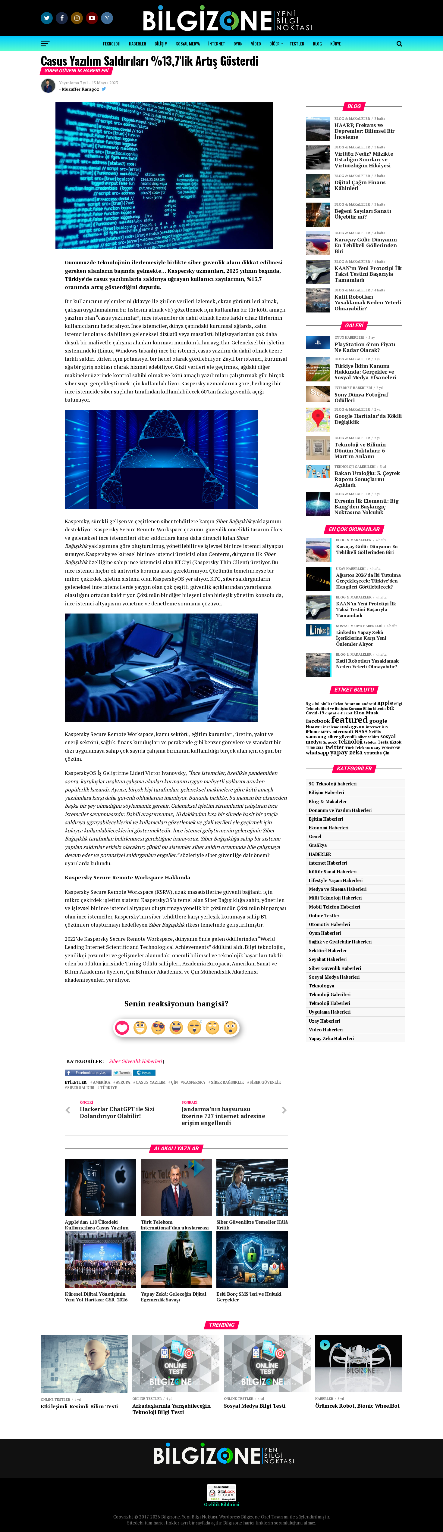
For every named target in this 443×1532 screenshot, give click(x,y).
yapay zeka (346, 752)
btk (390, 708)
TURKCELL (315, 747)
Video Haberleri (326, 1030)
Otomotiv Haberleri (329, 924)
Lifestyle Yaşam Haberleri (336, 880)
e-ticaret (345, 713)
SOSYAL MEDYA (188, 43)
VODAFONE (391, 747)
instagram (352, 726)
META (326, 731)
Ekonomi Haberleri (329, 828)
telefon (370, 742)
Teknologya (321, 986)
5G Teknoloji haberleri (333, 784)
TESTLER (297, 43)
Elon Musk (366, 712)
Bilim (367, 708)
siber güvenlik (265, 1083)
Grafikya (318, 845)
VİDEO (256, 43)
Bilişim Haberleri (326, 792)
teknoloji (350, 741)
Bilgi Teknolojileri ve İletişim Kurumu (354, 706)
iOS (385, 727)
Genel (315, 836)
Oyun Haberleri (325, 933)
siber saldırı (80, 1088)
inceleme (331, 727)
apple (385, 703)
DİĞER (274, 43)
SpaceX (330, 742)
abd (315, 703)
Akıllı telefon (332, 704)
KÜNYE (335, 43)
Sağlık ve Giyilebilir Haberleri (340, 942)
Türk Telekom (357, 747)
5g (308, 703)
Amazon (352, 703)
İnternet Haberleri (328, 863)
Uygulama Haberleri (330, 1012)
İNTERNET (216, 43)
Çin (174, 1083)
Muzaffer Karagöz (80, 89)
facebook (318, 720)
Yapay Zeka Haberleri (331, 1038)
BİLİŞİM (161, 43)
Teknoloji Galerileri (330, 994)
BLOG (317, 43)
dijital (330, 713)
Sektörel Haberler (328, 950)
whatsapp (317, 752)
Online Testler (324, 915)
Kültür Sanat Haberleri (333, 872)
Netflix (375, 731)
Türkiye (108, 1088)
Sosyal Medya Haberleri (334, 977)
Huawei (314, 726)
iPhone (313, 731)
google (378, 720)
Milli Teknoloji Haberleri (335, 898)
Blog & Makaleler (328, 801)
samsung (316, 736)
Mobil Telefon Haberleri (334, 907)
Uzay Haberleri (324, 1021)
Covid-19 (315, 713)
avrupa (123, 1083)
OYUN (238, 43)
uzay (375, 747)
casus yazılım (150, 1083)
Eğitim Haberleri (326, 819)
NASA (361, 731)
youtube (373, 753)
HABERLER (137, 43)
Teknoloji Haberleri (329, 1003)
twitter (334, 747)
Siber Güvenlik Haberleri (335, 968)
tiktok (395, 742)
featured (349, 719)
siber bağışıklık (227, 1083)
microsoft (342, 731)
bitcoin (379, 708)
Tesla (383, 742)
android (369, 703)
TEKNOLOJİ (111, 43)
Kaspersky (194, 1083)
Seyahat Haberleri (328, 959)
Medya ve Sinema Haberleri (338, 889)
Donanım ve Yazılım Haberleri (340, 810)
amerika (101, 1083)
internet (373, 727)
